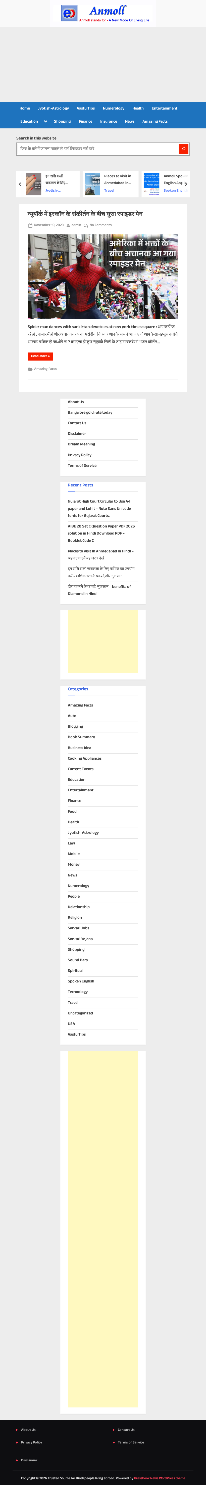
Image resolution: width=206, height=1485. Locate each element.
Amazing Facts (155, 122)
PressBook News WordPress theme (159, 1478)
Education (29, 122)
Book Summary (81, 737)
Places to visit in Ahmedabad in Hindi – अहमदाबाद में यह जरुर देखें (116, 180)
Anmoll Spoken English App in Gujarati (174, 180)
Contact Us (77, 423)
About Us (76, 402)
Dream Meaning (81, 444)
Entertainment (164, 108)
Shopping (62, 122)
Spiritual (75, 971)
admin (76, 225)
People (74, 897)
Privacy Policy (79, 455)
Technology (78, 992)
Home (25, 108)
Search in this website (36, 138)
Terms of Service (82, 466)
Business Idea (79, 748)
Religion (75, 918)
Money (74, 865)
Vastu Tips (86, 108)
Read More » (42, 357)
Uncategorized (80, 1013)
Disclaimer (77, 434)
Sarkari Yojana (80, 939)
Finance (85, 122)
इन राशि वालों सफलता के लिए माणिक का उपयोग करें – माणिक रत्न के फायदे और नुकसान (58, 180)
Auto (72, 716)
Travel (108, 191)
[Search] (183, 149)
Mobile (74, 854)
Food (72, 812)
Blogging (75, 727)
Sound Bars (78, 960)
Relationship (79, 907)
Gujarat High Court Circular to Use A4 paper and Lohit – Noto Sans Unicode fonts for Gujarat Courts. (99, 509)
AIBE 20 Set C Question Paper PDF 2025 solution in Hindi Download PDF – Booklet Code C (101, 533)
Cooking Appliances (84, 759)
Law (71, 843)
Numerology (113, 108)
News (129, 122)
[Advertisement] (103, 64)
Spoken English (174, 191)
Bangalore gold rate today (90, 413)
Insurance (108, 122)
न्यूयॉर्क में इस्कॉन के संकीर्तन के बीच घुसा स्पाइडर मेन (85, 214)
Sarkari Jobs (78, 928)
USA (71, 1024)
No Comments (101, 225)
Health (138, 108)
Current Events (80, 769)
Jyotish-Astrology (53, 108)
